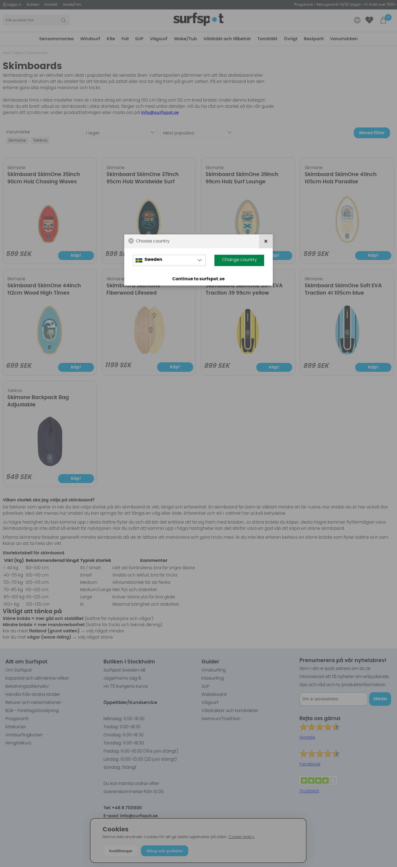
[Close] (266, 241)
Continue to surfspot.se (198, 279)
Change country (239, 260)
